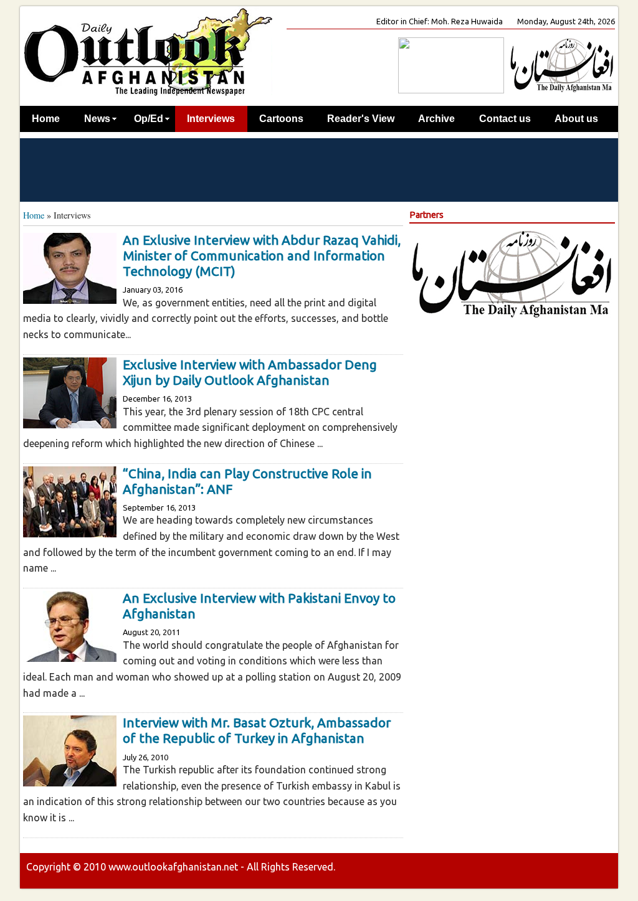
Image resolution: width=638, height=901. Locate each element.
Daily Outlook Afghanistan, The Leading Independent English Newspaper (147, 51)
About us (576, 118)
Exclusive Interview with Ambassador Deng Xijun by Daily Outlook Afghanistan (250, 372)
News (97, 118)
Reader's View (360, 118)
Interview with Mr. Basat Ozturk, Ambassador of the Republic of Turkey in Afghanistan (257, 730)
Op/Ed (148, 118)
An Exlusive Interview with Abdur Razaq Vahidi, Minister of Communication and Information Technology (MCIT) (262, 255)
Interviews (211, 118)
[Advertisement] (319, 169)
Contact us (505, 118)
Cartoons (281, 118)
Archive (436, 118)
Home (46, 118)
